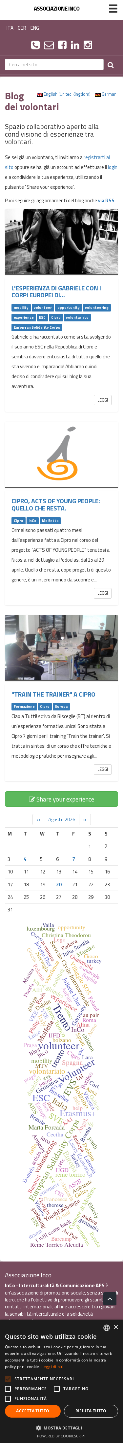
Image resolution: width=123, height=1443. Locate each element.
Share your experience (64, 799)
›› (85, 819)
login (112, 167)
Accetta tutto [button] (32, 1411)
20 (58, 884)
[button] (61, 1428)
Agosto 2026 (61, 819)
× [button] (115, 1327)
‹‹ (38, 819)
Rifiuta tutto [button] (91, 1411)
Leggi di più (52, 1366)
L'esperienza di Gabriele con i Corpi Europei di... (56, 291)
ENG (35, 28)
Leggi (102, 400)
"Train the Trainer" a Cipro (53, 694)
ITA (10, 28)
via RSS (106, 200)
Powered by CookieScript (61, 1435)
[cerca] (110, 64)
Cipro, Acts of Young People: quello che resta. (55, 504)
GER (22, 28)
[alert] (61, 1381)
